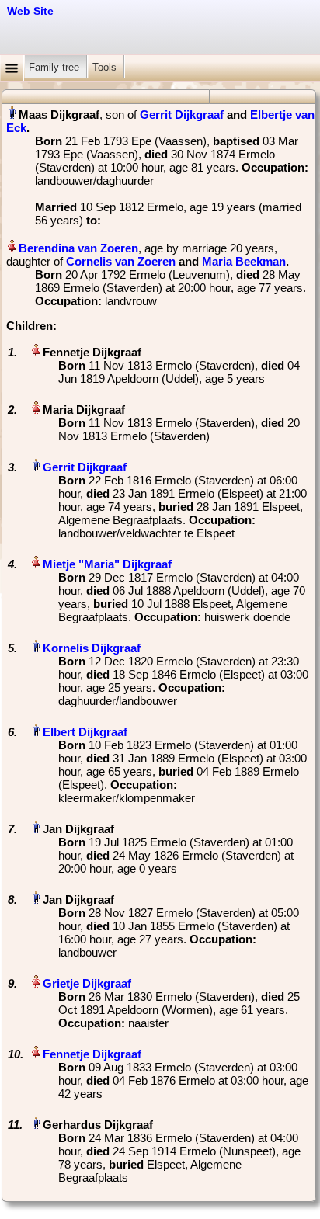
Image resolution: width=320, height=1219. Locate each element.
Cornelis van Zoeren (121, 261)
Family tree (55, 67)
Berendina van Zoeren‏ (78, 248)
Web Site (30, 11)
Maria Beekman (244, 261)
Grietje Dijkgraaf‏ (87, 983)
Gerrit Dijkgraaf (182, 114)
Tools (106, 67)
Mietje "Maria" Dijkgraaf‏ (107, 564)
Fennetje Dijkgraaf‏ (92, 1054)
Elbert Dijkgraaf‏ (85, 731)
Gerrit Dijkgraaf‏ (85, 467)
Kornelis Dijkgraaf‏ (92, 648)
